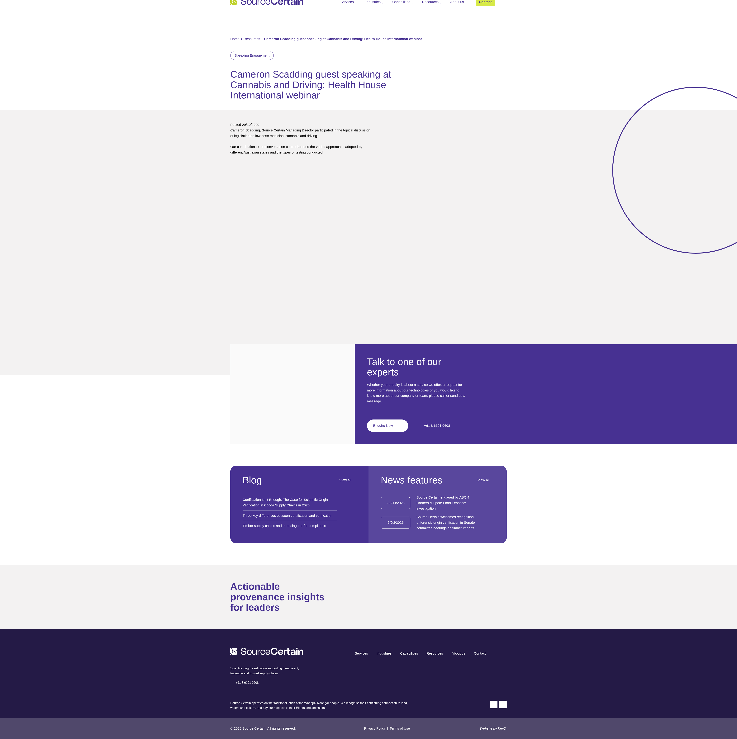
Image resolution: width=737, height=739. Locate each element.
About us (458, 653)
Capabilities (409, 653)
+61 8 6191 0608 (436, 426)
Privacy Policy (375, 728)
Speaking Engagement (252, 55)
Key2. (502, 728)
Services (361, 653)
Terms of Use (400, 728)
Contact (480, 653)
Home (235, 39)
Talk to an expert (703, 714)
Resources (252, 39)
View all (345, 480)
